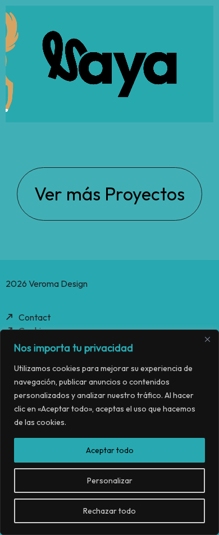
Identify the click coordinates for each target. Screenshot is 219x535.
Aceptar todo (110, 450)
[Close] (207, 339)
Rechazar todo (109, 511)
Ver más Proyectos (109, 193)
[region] (109, 432)
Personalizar (110, 480)
